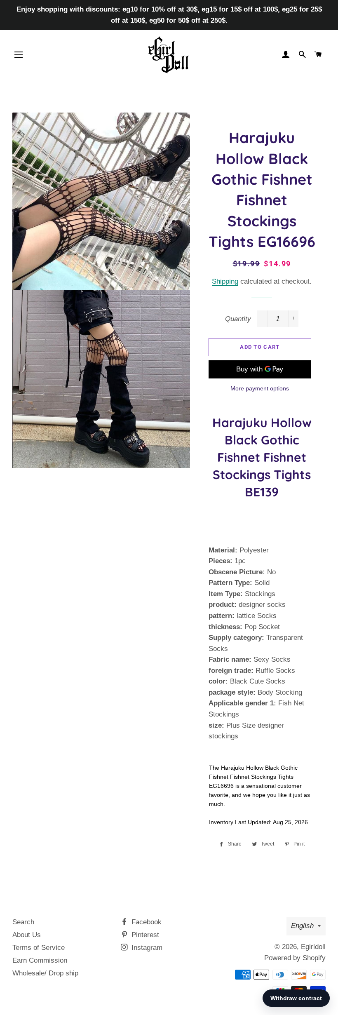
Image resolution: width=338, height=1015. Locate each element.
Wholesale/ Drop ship (45, 973)
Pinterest (144, 935)
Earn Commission (39, 960)
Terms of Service (38, 948)
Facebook (145, 922)
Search (23, 922)
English (302, 926)
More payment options (259, 388)
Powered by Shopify (295, 958)
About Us (26, 935)
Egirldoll (313, 947)
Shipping (225, 281)
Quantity (238, 319)
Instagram (145, 948)
